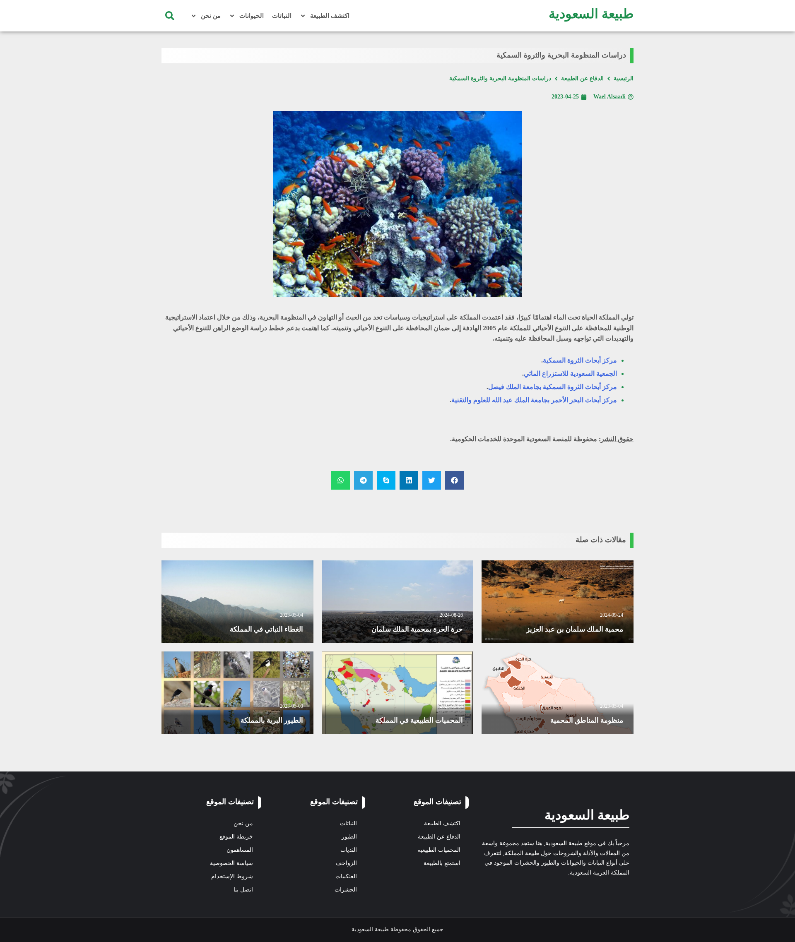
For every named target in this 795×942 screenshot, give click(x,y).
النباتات (282, 15)
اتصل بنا (243, 890)
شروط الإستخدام (232, 876)
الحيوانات (251, 15)
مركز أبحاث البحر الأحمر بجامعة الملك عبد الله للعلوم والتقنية (534, 400)
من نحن (211, 15)
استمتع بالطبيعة (442, 863)
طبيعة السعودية (591, 13)
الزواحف (346, 863)
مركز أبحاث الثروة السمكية (580, 360)
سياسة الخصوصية (231, 863)
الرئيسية (624, 78)
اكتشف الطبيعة (329, 15)
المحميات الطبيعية (438, 850)
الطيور (349, 837)
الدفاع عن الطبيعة (582, 78)
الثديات (348, 850)
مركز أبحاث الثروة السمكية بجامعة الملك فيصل (552, 386)
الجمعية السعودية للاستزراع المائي (570, 373)
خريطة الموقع (236, 837)
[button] (169, 15)
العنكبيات (346, 876)
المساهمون (239, 850)
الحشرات (346, 890)
